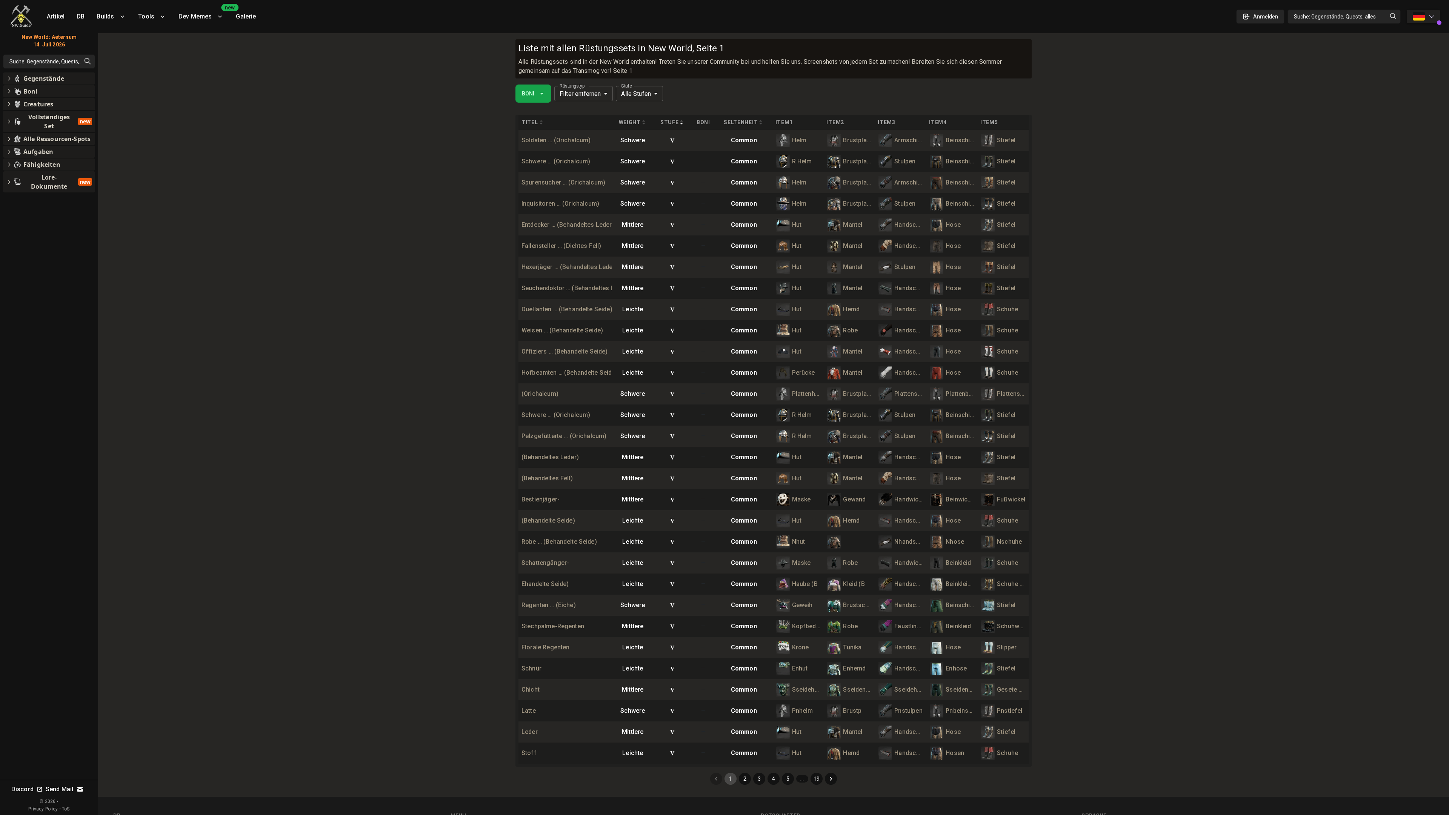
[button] (49, 78)
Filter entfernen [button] (580, 93)
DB (81, 16)
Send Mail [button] (59, 789)
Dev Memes (204, 14)
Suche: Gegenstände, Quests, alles (1335, 17)
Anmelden (1265, 17)
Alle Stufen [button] (636, 93)
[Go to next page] (831, 779)
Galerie (246, 16)
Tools (146, 16)
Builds (105, 16)
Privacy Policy (43, 809)
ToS (65, 809)
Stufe (626, 86)
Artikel (56, 16)
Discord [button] (22, 789)
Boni (528, 94)
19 (817, 779)
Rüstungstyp (572, 86)
